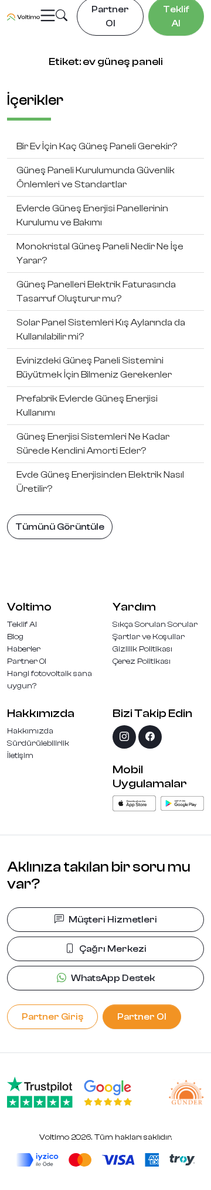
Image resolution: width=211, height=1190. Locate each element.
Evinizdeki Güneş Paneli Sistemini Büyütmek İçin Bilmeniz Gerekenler (94, 367)
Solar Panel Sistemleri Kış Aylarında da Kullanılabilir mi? (100, 329)
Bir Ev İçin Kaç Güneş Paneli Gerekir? (96, 146)
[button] (61, 17)
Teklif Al (22, 624)
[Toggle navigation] (47, 16)
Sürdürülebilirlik (38, 743)
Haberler (23, 649)
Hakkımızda (30, 731)
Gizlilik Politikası (142, 649)
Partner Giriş (52, 1016)
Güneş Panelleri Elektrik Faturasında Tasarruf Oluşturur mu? (96, 291)
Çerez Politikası (142, 661)
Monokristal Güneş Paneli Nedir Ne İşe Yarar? (99, 253)
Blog (15, 637)
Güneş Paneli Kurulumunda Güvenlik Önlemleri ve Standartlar (95, 177)
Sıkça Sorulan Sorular (155, 624)
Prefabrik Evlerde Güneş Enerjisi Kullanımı (87, 405)
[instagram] (124, 737)
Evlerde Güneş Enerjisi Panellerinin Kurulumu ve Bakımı (92, 215)
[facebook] (150, 737)
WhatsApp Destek (113, 978)
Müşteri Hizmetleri (113, 919)
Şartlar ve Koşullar (149, 637)
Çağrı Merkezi (113, 949)
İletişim (20, 755)
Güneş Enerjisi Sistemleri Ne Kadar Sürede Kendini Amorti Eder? (92, 443)
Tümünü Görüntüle (59, 527)
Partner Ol (26, 661)
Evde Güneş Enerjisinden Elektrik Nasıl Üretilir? (100, 481)
